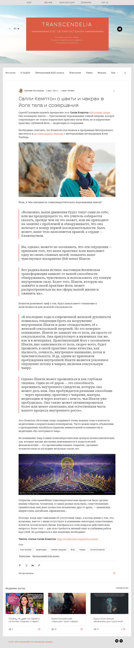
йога (73, 549)
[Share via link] (39, 565)
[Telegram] (119, 29)
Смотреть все (122, 588)
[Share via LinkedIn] (32, 565)
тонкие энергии (58, 549)
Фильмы (102, 73)
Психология (75, 73)
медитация (41, 549)
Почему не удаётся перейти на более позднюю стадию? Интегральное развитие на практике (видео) (24, 620)
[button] (125, 73)
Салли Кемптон (97, 549)
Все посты (10, 73)
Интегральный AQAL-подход (49, 73)
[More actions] (113, 90)
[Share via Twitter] (26, 565)
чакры (82, 549)
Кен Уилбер (25, 549)
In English (25, 73)
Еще (113, 73)
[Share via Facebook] (20, 565)
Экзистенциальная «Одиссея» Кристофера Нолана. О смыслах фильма (66, 620)
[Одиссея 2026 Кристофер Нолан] (67, 603)
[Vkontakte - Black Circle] (121, 641)
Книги (89, 73)
